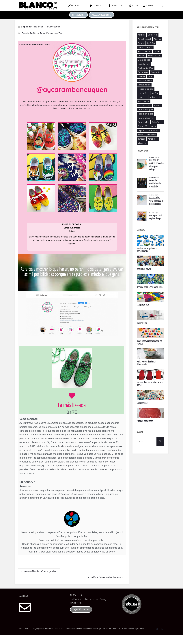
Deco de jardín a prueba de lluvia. (150, 287)
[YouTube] (161, 629)
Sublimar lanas (142, 402)
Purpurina (141, 130)
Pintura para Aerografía (145, 109)
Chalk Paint (141, 55)
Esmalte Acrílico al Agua (33, 33)
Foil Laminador (143, 72)
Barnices (140, 43)
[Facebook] (152, 629)
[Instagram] (156, 629)
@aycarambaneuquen (71, 89)
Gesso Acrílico (155, 72)
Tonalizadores (151, 134)
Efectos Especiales (144, 64)
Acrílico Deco (152, 34)
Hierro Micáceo (143, 93)
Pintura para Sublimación (146, 118)
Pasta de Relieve (143, 101)
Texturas (140, 134)
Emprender (26, 26)
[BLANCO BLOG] (37, 5)
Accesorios (141, 34)
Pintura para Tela (54, 33)
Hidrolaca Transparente (145, 89)
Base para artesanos (144, 51)
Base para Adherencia (145, 47)
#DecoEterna (78, 15)
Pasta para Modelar (144, 105)
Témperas (141, 139)
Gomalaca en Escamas (145, 80)
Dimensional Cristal (144, 60)
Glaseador (141, 76)
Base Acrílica (151, 43)
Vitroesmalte (142, 143)
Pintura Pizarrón (157, 122)
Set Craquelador (153, 130)
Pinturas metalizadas (145, 420)
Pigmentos (157, 105)
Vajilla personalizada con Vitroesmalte (146, 363)
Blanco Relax (142, 323)
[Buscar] (160, 441)
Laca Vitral (155, 93)
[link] (162, 5)
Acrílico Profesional (144, 39)
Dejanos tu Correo (81, 609)
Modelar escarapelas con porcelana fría (147, 249)
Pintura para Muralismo (145, 114)
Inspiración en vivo (144, 268)
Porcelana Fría (142, 126)
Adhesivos (157, 39)
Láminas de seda (155, 97)
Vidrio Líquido (152, 139)
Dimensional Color (154, 55)
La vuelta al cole (143, 304)
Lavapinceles (142, 97)
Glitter (150, 76)
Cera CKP (157, 51)
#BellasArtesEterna (101, 15)
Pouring (153, 126)
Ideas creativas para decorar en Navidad (149, 342)
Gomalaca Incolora (144, 84)
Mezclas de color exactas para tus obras (150, 384)
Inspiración (38, 26)
